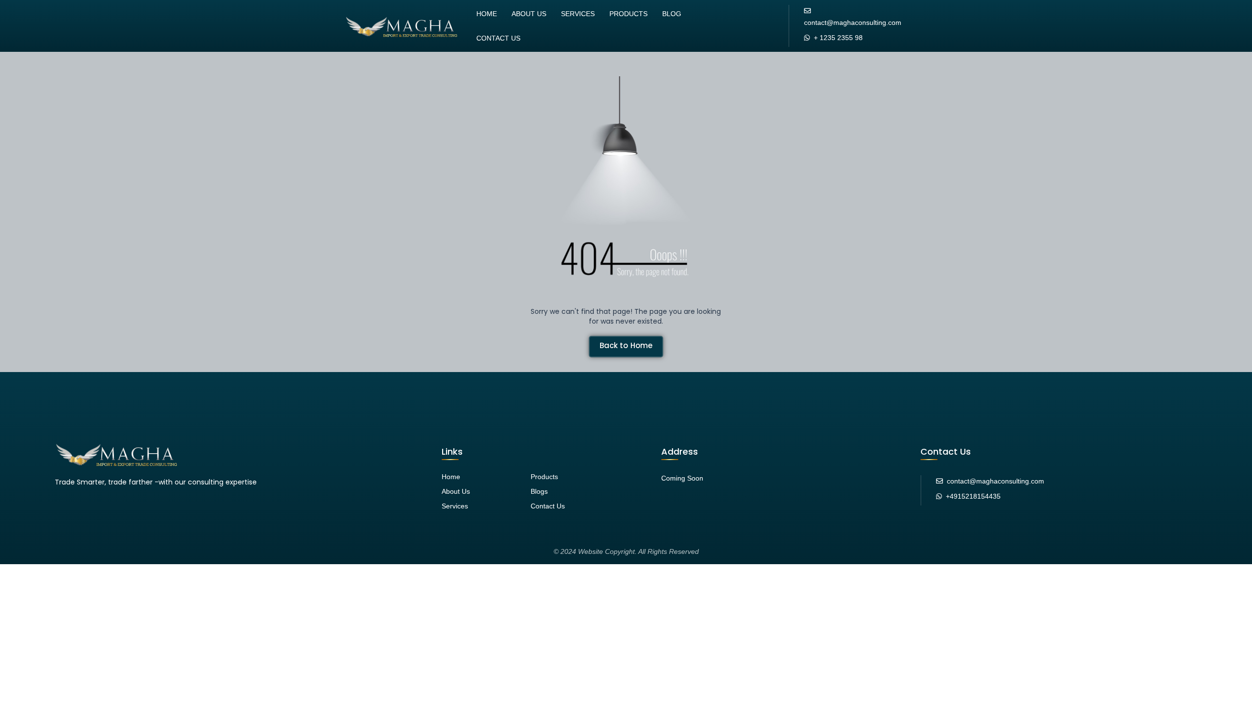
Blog (671, 14)
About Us (529, 14)
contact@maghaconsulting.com (852, 22)
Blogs (539, 491)
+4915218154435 (973, 496)
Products (628, 14)
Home (486, 14)
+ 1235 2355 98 (838, 38)
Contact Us (498, 38)
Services (578, 14)
